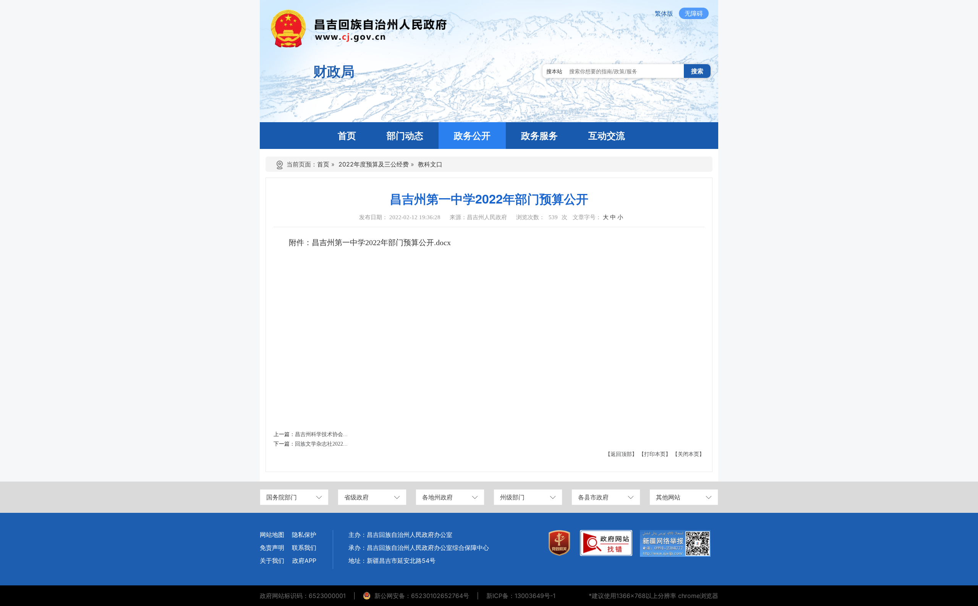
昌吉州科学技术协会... (321, 434)
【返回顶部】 (621, 454)
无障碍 (694, 13)
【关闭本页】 (688, 454)
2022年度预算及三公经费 (373, 164)
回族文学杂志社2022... (321, 444)
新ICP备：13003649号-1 (520, 596)
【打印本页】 (655, 454)
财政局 (334, 71)
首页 (323, 164)
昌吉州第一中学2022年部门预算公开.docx (381, 242)
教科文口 (430, 164)
